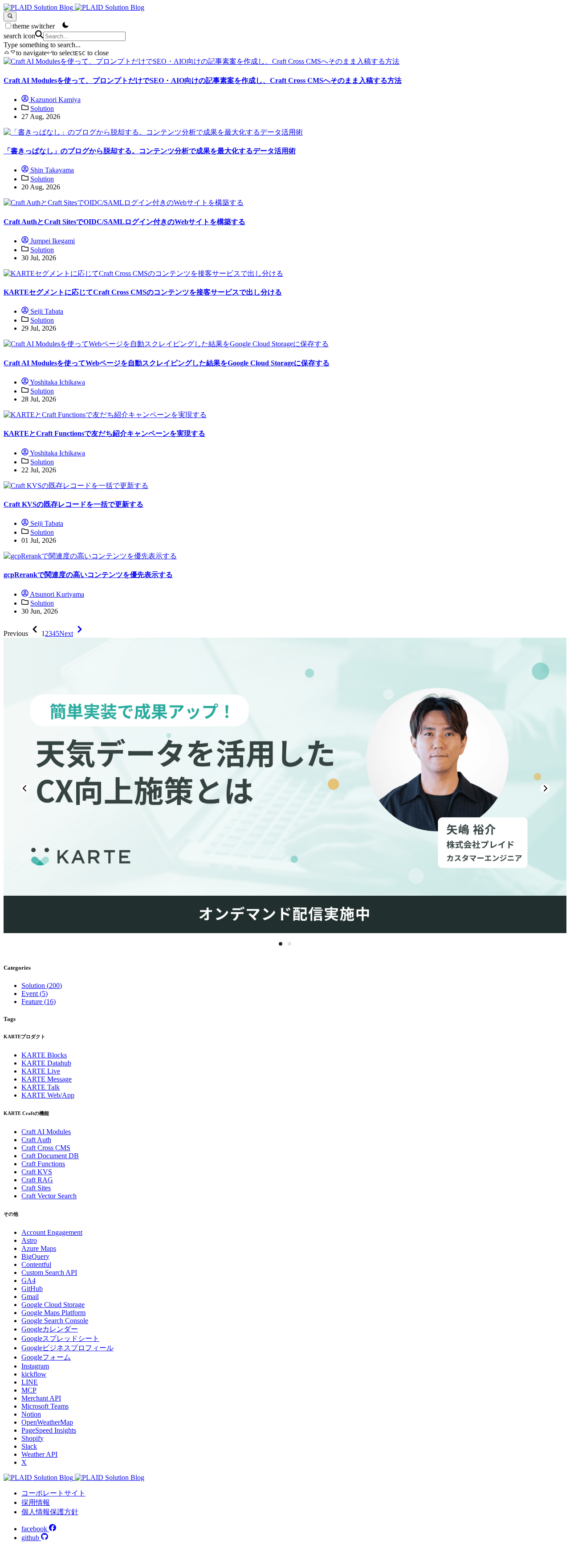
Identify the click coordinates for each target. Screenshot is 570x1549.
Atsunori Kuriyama (56, 594)
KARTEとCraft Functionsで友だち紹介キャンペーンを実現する (104, 433)
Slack (29, 1446)
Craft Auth (36, 1139)
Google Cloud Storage (53, 1304)
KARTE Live (40, 1071)
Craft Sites (36, 1188)
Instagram (35, 1366)
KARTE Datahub (46, 1063)
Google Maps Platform (53, 1312)
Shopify (32, 1438)
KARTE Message (46, 1079)
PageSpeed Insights (48, 1430)
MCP (29, 1390)
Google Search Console (54, 1320)
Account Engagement (51, 1232)
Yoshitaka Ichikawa (56, 382)
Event (34, 993)
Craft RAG (37, 1180)
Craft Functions (43, 1164)
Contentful (36, 1264)
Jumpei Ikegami (51, 241)
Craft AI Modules (46, 1131)
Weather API (39, 1454)
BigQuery (35, 1256)
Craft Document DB (50, 1156)
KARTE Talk (40, 1087)
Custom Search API (49, 1272)
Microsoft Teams (45, 1406)
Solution (42, 108)
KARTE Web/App (47, 1095)
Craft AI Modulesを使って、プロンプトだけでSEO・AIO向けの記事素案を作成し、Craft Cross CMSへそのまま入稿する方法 (203, 80)
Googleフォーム (46, 1357)
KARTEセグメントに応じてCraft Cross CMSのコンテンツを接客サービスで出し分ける (143, 292)
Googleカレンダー (49, 1329)
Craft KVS (36, 1172)
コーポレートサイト (53, 1493)
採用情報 (35, 1502)
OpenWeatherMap (47, 1422)
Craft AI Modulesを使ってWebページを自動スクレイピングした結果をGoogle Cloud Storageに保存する (167, 363)
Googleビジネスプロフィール (67, 1348)
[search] (10, 16)
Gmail (30, 1296)
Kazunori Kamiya (54, 99)
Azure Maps (38, 1248)
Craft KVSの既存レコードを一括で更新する (73, 504)
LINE (29, 1382)
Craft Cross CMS (45, 1148)
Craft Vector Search (49, 1196)
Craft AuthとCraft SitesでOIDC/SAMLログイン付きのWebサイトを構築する (124, 221)
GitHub (32, 1288)
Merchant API (41, 1398)
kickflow (33, 1374)
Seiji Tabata (45, 311)
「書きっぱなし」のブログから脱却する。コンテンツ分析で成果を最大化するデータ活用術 (150, 151)
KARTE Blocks (44, 1055)
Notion (31, 1414)
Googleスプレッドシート (60, 1338)
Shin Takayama (51, 170)
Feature (38, 1001)
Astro (29, 1240)
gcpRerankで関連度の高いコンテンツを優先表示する (88, 574)
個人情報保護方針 (49, 1512)
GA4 (28, 1280)
